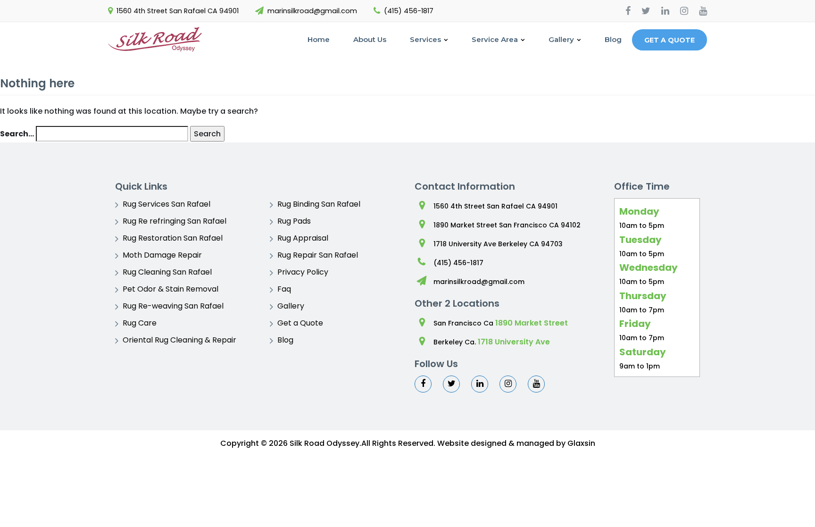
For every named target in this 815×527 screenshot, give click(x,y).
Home (319, 39)
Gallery (561, 39)
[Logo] (155, 39)
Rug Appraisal (302, 238)
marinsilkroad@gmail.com (312, 11)
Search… (17, 133)
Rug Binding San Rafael (318, 204)
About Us (369, 39)
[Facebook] (628, 10)
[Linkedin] (665, 10)
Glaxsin (581, 443)
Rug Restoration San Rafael (173, 238)
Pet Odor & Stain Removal (170, 289)
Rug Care (140, 323)
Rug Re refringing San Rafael (174, 221)
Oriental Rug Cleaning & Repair (179, 340)
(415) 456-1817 (408, 11)
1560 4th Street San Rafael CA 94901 (177, 11)
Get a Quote (669, 40)
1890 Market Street (531, 323)
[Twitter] (645, 10)
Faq (284, 289)
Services (425, 39)
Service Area (495, 39)
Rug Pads (294, 221)
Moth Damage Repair (162, 255)
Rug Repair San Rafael (317, 255)
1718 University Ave (514, 341)
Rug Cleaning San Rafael (167, 272)
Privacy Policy (302, 272)
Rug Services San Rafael (166, 204)
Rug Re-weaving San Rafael (173, 306)
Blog (613, 39)
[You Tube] (703, 10)
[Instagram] (684, 10)
